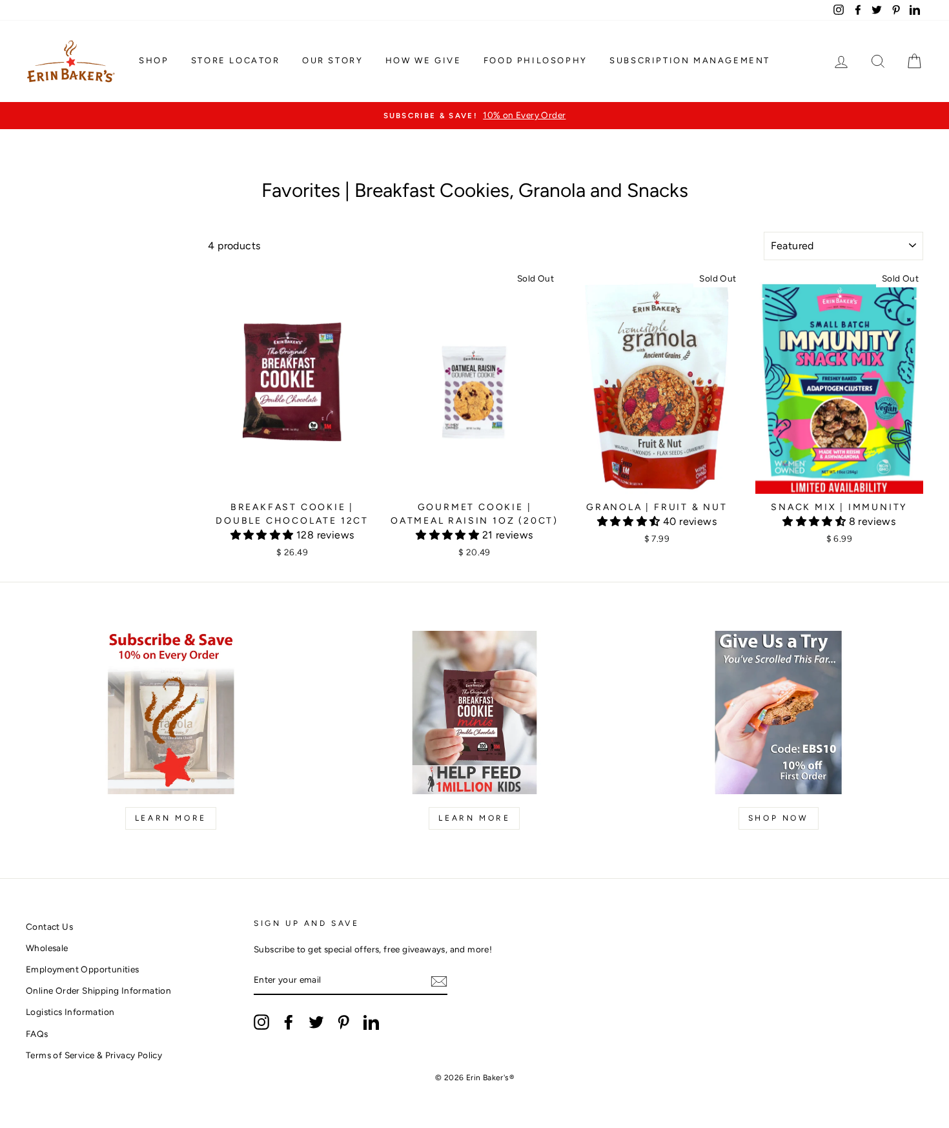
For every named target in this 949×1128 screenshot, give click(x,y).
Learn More (171, 818)
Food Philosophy (535, 60)
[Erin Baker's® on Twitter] (316, 1022)
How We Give (423, 60)
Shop (153, 60)
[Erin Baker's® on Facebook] (288, 1022)
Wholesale (47, 948)
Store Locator (235, 60)
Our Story (332, 60)
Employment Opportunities (82, 969)
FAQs (37, 1034)
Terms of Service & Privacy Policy (94, 1055)
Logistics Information (70, 1012)
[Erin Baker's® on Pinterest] (343, 1022)
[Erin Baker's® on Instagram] (261, 1022)
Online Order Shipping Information (98, 990)
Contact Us (49, 926)
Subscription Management (689, 60)
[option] (474, 115)
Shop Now (778, 818)
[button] (263, 535)
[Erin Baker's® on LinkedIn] (371, 1022)
